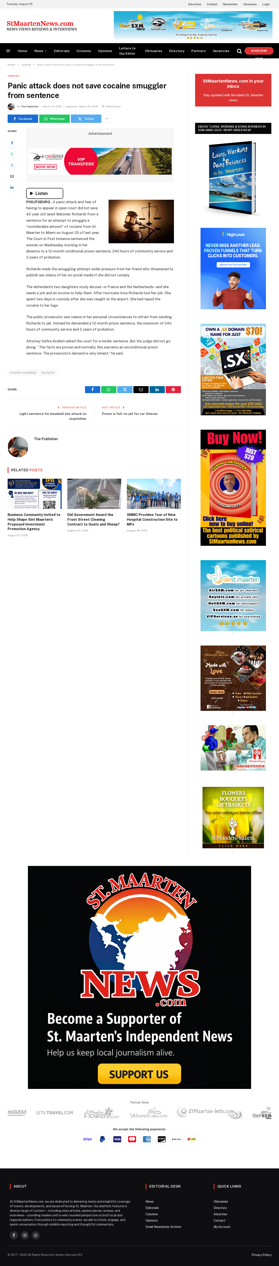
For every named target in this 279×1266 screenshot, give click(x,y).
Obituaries (153, 51)
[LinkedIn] (12, 187)
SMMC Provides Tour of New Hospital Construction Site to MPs (152, 519)
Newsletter (230, 4)
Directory (177, 51)
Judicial (14, 75)
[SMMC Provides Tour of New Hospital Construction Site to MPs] (154, 494)
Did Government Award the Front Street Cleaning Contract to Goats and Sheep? (93, 519)
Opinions (105, 51)
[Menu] (8, 51)
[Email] (12, 176)
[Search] (239, 51)
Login (266, 4)
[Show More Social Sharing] (106, 119)
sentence (47, 372)
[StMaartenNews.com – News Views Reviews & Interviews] (42, 26)
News (38, 51)
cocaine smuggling (23, 372)
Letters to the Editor (127, 50)
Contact (212, 4)
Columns (84, 51)
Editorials (62, 51)
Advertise (194, 4)
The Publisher (30, 106)
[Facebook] (12, 143)
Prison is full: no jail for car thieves (130, 414)
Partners (198, 51)
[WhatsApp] (12, 154)
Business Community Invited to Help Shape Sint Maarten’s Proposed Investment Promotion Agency (34, 522)
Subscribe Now (259, 52)
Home (22, 51)
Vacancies (250, 4)
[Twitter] (12, 165)
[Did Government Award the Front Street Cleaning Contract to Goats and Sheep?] (94, 494)
